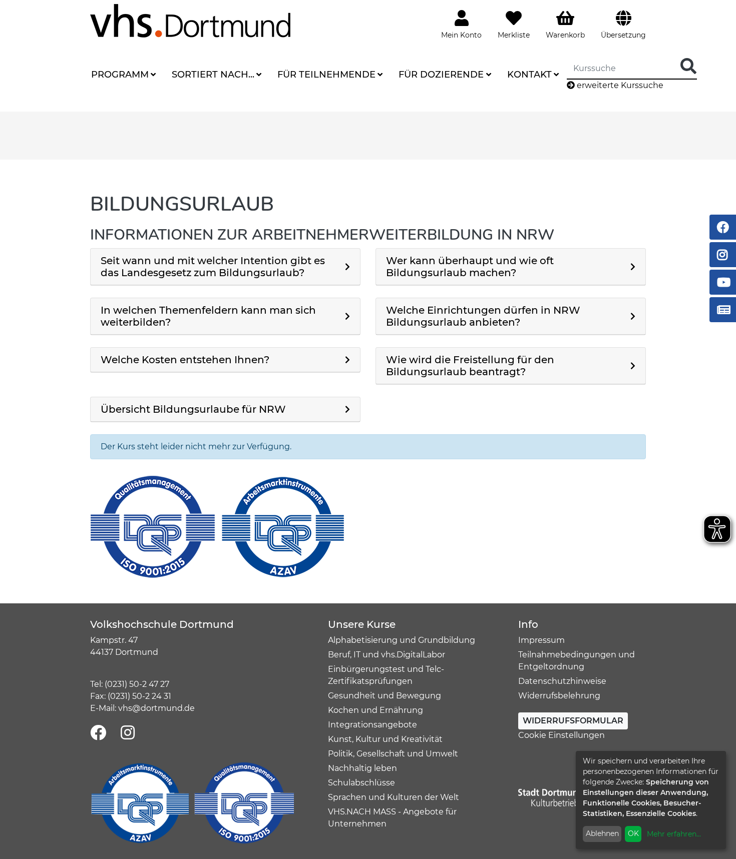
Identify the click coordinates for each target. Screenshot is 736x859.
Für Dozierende (441, 74)
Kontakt (529, 74)
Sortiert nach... (213, 74)
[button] (225, 267)
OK (633, 833)
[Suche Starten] (688, 67)
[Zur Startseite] (190, 20)
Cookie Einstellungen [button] (561, 735)
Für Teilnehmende (326, 74)
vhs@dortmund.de (156, 708)
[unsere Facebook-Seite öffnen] (98, 733)
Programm (120, 74)
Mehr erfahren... (674, 833)
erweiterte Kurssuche (619, 85)
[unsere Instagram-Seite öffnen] (128, 733)
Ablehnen (602, 833)
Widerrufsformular (573, 720)
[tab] (225, 267)
